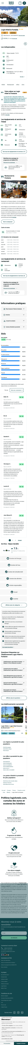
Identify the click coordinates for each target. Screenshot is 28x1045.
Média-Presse (3, 988)
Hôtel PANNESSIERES (8, 766)
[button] (2, 3)
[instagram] (18, 1012)
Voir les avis (14, 38)
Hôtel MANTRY (6, 761)
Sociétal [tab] (15, 599)
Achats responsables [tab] (15, 585)
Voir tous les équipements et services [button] (14, 151)
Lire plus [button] (7, 115)
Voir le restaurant (7, 222)
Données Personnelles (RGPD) (7, 998)
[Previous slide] (3, 189)
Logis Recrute (3, 986)
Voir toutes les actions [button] (7, 647)
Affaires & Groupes (5, 983)
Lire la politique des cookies (7, 1038)
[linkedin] (22, 1012)
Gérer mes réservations (5, 960)
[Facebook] (14, 1012)
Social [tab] (15, 592)
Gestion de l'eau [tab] (15, 565)
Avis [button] (23, 84)
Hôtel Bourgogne (7, 747)
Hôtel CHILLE (6, 768)
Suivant (18, 540)
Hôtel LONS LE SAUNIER (8, 770)
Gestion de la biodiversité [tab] (15, 572)
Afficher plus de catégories (13, 605)
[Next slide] (24, 189)
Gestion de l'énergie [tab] (15, 558)
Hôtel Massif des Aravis (8, 784)
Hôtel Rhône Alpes (7, 749)
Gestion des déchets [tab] (15, 578)
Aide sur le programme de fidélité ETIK (9, 964)
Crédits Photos (4, 1007)
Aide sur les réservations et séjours (8, 962)
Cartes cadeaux (4, 981)
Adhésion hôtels (4, 979)
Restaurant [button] (10, 84)
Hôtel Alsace (6, 750)
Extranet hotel (4, 976)
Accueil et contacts (10, 320)
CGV (2, 1002)
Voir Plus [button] (22, 76)
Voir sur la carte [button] (22, 35)
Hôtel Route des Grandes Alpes (10, 781)
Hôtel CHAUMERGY (7, 765)
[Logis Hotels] (11, 3)
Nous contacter (4, 967)
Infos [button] (17, 84)
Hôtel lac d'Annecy (7, 782)
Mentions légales (4, 995)
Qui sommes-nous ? (5, 974)
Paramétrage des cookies (6, 1000)
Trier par (6, 390)
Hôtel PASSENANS (7, 763)
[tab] (11, 25)
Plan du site (3, 1004)
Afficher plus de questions (13, 698)
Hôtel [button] (3, 84)
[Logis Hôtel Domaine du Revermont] (12, 714)
